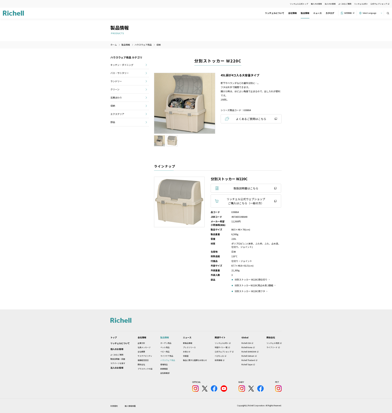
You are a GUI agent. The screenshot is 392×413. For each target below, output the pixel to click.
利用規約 (114, 406)
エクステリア (117, 114)
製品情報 (305, 13)
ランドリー (116, 81)
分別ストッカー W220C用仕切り (251, 279)
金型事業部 (165, 373)
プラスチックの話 (145, 368)
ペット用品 (165, 347)
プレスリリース (189, 347)
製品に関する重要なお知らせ (195, 360)
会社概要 (141, 351)
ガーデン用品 (165, 343)
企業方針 (141, 343)
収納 (158, 44)
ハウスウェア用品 (167, 360)
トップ (113, 337)
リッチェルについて (274, 13)
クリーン (114, 89)
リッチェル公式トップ (299, 3)
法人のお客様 (330, 3)
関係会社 (141, 364)
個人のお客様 (316, 3)
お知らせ (186, 351)
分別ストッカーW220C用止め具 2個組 (254, 285)
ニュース (317, 13)
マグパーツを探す (117, 363)
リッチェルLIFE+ (361, 3)
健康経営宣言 (143, 360)
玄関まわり (116, 97)
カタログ (330, 13)
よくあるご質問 (344, 3)
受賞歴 (185, 356)
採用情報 (348, 13)
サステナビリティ (145, 356)
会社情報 (292, 13)
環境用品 (164, 364)
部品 (112, 122)
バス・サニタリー (119, 73)
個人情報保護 (130, 406)
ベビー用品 (165, 351)
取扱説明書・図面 (117, 359)
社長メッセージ (144, 347)
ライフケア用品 (166, 356)
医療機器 (164, 368)
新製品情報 (187, 343)
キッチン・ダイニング (121, 64)
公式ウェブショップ (378, 3)
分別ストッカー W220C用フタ (250, 291)
